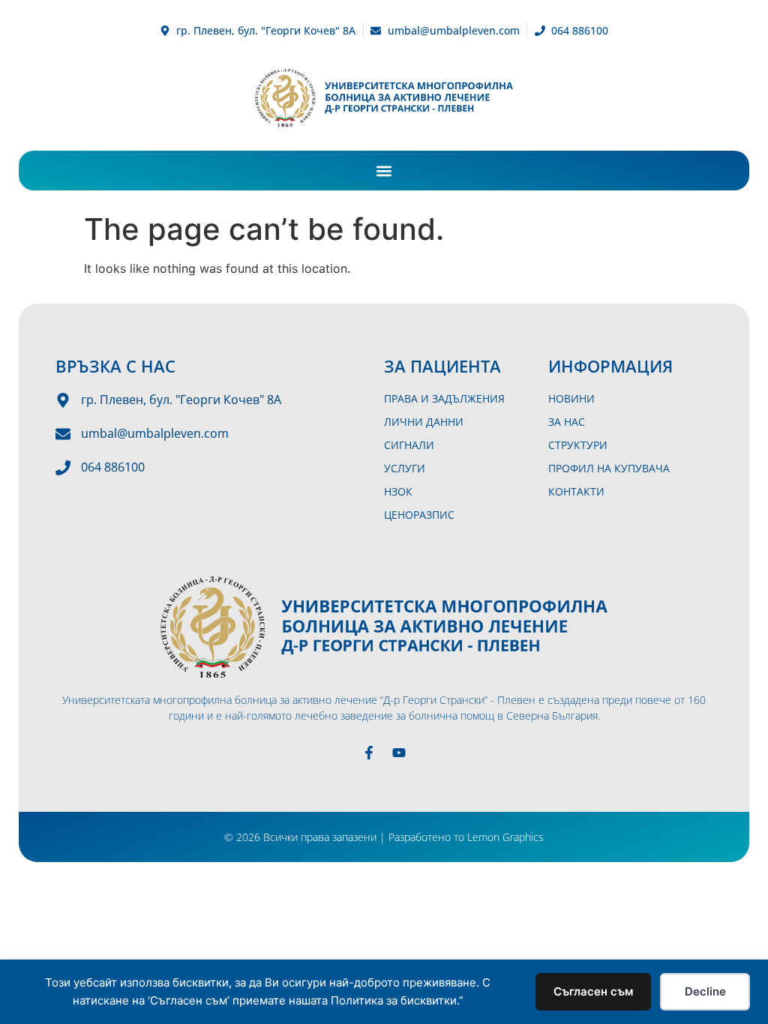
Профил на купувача (609, 468)
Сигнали (409, 445)
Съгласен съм (593, 991)
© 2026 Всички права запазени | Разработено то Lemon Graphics (384, 837)
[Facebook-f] (369, 752)
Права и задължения (444, 398)
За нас (566, 422)
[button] (384, 170)
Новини (571, 398)
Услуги (404, 468)
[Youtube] (399, 752)
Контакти (576, 491)
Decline (705, 991)
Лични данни (424, 422)
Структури (578, 445)
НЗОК (398, 491)
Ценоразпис (419, 515)
